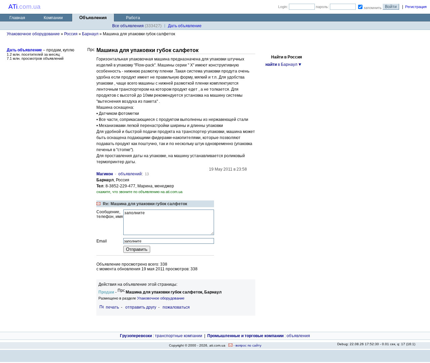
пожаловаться (176, 307)
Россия (71, 34)
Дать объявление (24, 50)
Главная (17, 17)
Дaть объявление (185, 26)
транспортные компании (178, 335)
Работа (133, 17)
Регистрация (416, 7)
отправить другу (140, 307)
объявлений (130, 174)
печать (112, 307)
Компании (53, 17)
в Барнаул (281, 64)
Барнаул (90, 34)
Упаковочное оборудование (33, 34)
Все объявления (128, 26)
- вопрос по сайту (246, 345)
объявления (298, 335)
